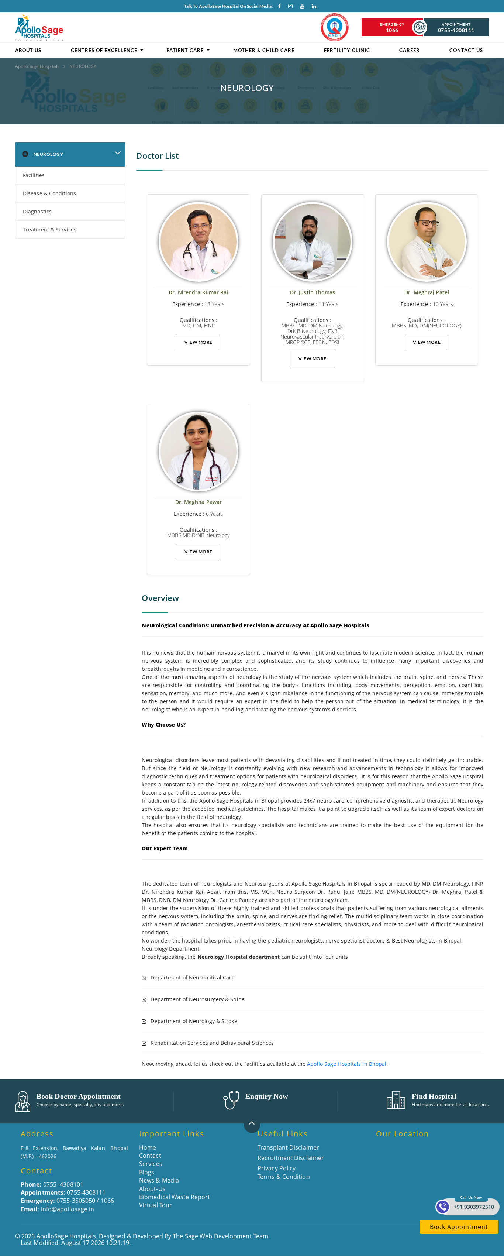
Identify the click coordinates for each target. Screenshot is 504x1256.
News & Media (159, 1180)
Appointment (456, 27)
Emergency (392, 27)
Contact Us (466, 50)
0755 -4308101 (52, 1184)
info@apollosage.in (57, 1209)
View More (198, 342)
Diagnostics (37, 211)
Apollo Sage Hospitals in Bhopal (346, 1063)
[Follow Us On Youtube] (300, 8)
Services (150, 1164)
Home (147, 1147)
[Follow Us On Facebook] (277, 8)
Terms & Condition (284, 1177)
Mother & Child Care (263, 50)
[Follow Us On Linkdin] (312, 8)
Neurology (48, 154)
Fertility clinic (347, 50)
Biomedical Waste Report (174, 1197)
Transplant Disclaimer (288, 1147)
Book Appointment (459, 1227)
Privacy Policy (277, 1168)
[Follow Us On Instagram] (288, 8)
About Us (28, 50)
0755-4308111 (63, 1192)
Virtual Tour (155, 1205)
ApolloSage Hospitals (38, 66)
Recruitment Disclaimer (291, 1157)
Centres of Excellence (104, 50)
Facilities (34, 175)
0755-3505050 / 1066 (67, 1201)
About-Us (152, 1189)
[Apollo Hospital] (39, 27)
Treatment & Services (49, 229)
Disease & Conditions (49, 193)
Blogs (147, 1172)
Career (409, 50)
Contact (150, 1156)
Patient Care (185, 50)
